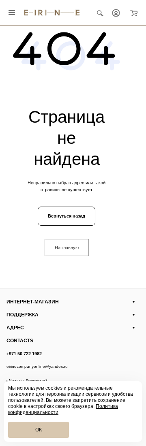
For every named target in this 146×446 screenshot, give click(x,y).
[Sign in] (116, 13)
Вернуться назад (66, 215)
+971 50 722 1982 (24, 353)
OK (38, 430)
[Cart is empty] (133, 13)
